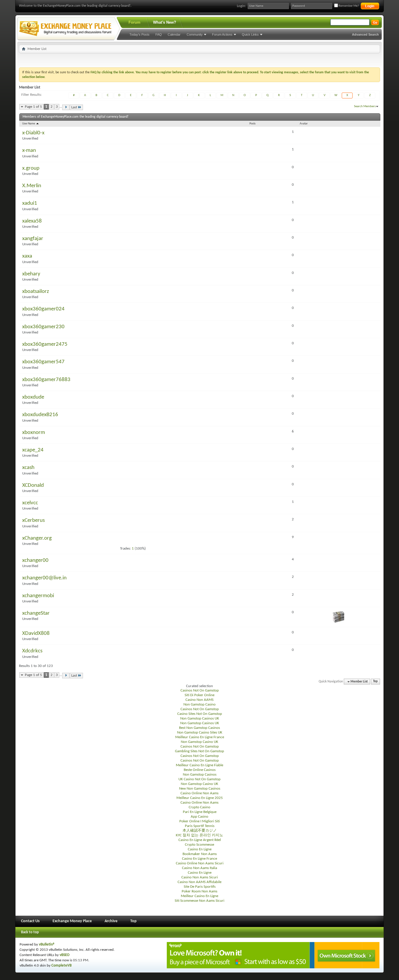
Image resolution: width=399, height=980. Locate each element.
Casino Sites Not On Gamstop (199, 714)
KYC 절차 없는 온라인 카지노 (199, 835)
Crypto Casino (199, 807)
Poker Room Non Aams (199, 891)
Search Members (365, 106)
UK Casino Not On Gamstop (199, 779)
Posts (252, 123)
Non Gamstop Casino (199, 704)
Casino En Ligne (199, 849)
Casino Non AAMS (199, 700)
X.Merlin (31, 186)
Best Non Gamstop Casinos (199, 728)
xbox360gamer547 (43, 362)
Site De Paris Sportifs (200, 887)
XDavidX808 (36, 633)
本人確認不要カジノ (200, 831)
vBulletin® (47, 944)
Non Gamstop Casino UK (199, 742)
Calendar (174, 34)
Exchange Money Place (72, 921)
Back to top (30, 932)
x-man (29, 150)
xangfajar (32, 238)
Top (375, 681)
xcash (28, 467)
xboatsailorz (35, 291)
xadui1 (29, 203)
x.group (30, 168)
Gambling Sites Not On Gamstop (199, 751)
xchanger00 (35, 560)
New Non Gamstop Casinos (199, 788)
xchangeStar (36, 613)
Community (195, 34)
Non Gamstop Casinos (199, 774)
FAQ (158, 34)
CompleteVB (61, 965)
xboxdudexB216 (40, 415)
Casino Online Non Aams (199, 793)
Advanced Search (365, 34)
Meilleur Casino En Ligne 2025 (199, 798)
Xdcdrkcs (32, 651)
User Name (29, 123)
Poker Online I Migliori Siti (199, 821)
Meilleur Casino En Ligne (199, 896)
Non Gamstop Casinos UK (199, 718)
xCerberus (33, 520)
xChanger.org (37, 538)
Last (74, 107)
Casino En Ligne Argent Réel (199, 840)
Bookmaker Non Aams (200, 854)
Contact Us (30, 921)
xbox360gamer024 (43, 309)
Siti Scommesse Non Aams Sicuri (199, 901)
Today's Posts (139, 34)
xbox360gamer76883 (46, 380)
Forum (134, 22)
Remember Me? (348, 6)
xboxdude (33, 397)
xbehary (31, 274)
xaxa (27, 256)
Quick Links (250, 34)
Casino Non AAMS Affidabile (199, 882)
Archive (111, 921)
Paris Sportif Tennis (199, 826)
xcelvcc (30, 503)
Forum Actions (222, 34)
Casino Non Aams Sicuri (199, 877)
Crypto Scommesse (199, 845)
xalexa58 (32, 221)
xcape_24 (33, 450)
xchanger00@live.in (44, 578)
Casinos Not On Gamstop (200, 690)
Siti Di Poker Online (199, 695)
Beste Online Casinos (200, 770)
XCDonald (33, 485)
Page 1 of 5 (33, 107)
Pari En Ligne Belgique (199, 812)
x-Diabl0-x (33, 133)
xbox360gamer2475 (44, 344)
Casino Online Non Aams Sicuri (199, 863)
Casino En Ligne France (199, 859)
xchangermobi (38, 596)
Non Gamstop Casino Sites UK (199, 732)
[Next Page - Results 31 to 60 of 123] (66, 107)
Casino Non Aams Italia (199, 868)
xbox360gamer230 (43, 327)
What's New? (164, 22)
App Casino (199, 817)
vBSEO (65, 955)
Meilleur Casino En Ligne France (199, 737)
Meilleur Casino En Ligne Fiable (199, 765)
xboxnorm (33, 432)
